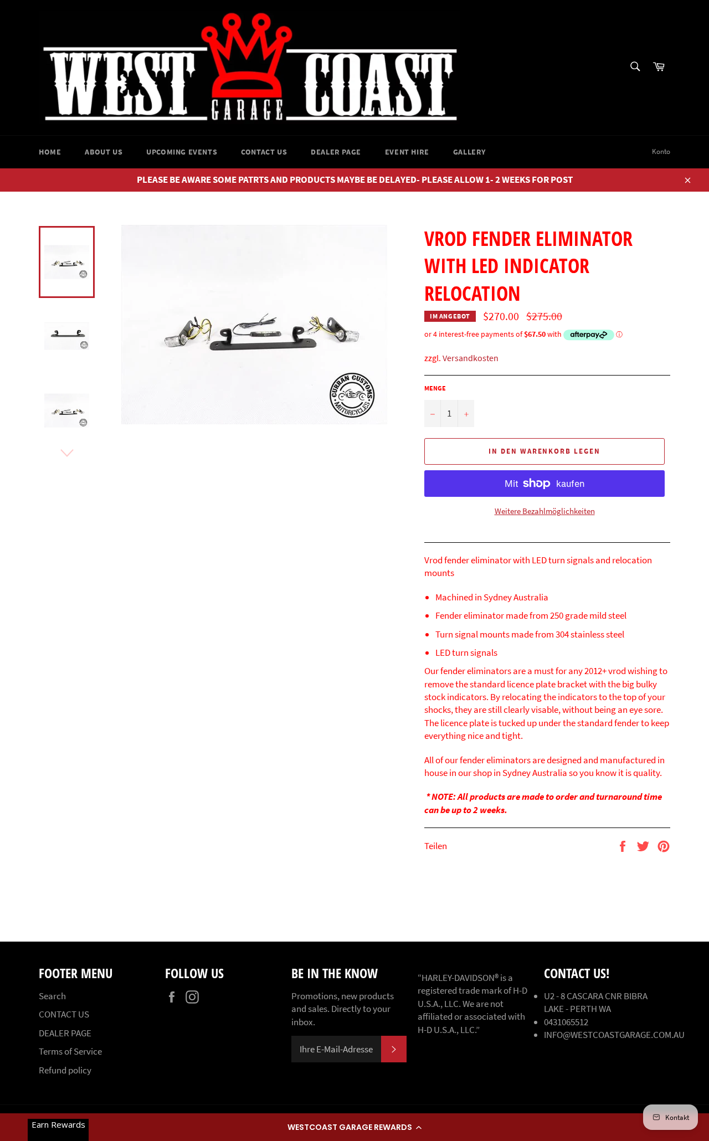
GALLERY (469, 152)
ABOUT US (103, 152)
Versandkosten (471, 357)
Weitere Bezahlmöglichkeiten (545, 511)
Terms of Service (70, 1051)
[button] (354, 1127)
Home (50, 152)
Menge (435, 388)
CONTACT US (264, 152)
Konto (661, 151)
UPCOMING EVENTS (181, 152)
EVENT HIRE (407, 152)
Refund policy (65, 1070)
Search (52, 996)
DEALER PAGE (336, 152)
